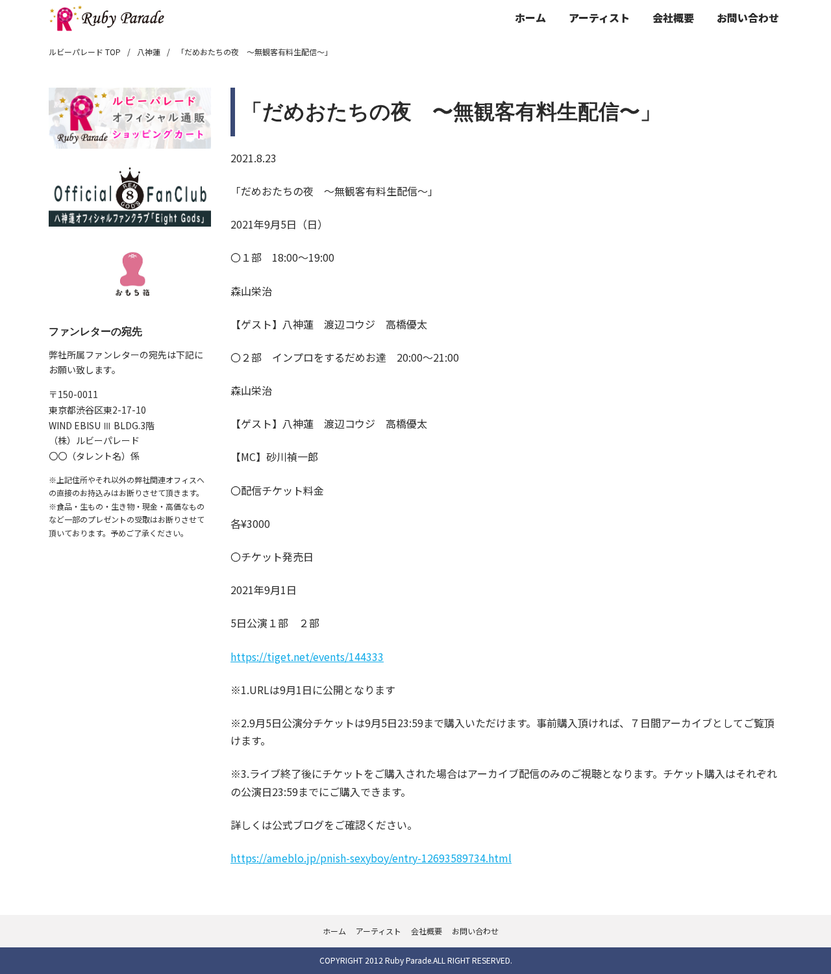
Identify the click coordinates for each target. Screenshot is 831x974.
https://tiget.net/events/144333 (307, 656)
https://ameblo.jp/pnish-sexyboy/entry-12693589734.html (371, 858)
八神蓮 (148, 51)
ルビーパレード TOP (85, 51)
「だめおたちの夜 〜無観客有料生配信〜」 (254, 51)
